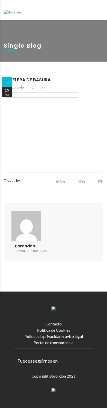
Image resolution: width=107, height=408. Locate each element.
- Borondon (23, 246)
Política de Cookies (53, 330)
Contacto (54, 323)
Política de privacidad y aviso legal (53, 336)
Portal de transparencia (53, 342)
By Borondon (16, 87)
